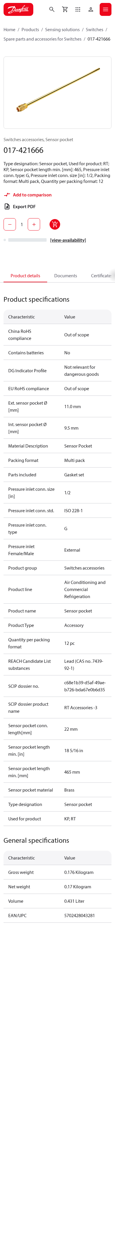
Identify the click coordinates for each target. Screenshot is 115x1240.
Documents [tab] (65, 275)
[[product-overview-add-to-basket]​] (55, 224)
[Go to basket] (64, 9)
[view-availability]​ (68, 240)
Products (30, 29)
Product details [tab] (25, 275)
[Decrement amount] (10, 224)
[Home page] (18, 9)
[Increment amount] (34, 224)
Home (9, 29)
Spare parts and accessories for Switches (42, 39)
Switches (94, 29)
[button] (77, 9)
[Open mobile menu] (105, 9)
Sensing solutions (62, 29)
